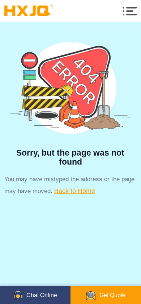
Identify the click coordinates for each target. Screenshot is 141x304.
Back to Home (74, 191)
